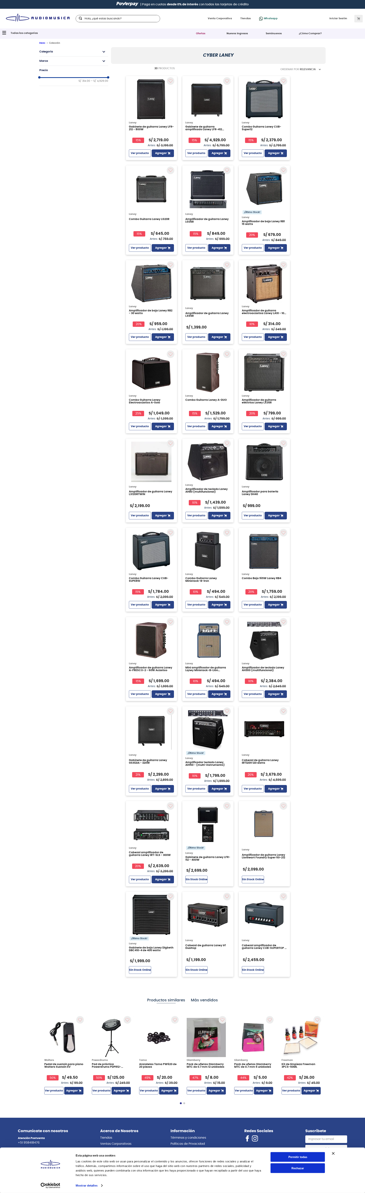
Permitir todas (297, 1157)
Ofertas (200, 33)
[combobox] (118, 18)
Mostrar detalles (87, 1185)
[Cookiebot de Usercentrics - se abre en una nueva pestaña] (50, 1185)
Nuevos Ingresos (237, 33)
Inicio (42, 43)
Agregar (161, 153)
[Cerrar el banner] (333, 1153)
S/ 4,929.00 (99, 81)
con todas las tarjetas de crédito (208, 4)
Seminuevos (274, 33)
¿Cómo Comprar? (310, 33)
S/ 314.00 (84, 81)
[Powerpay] (127, 4)
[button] (73, 51)
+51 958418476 (29, 1142)
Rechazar (297, 1168)
